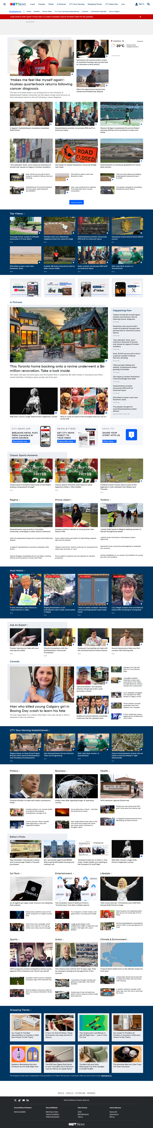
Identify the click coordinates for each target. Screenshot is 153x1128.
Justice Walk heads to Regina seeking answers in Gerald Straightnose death (120, 530)
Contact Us (69, 1093)
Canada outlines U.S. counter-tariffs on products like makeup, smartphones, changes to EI (39, 811)
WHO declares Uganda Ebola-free (114, 801)
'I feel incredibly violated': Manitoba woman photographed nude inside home (92, 610)
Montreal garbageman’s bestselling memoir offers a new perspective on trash (129, 925)
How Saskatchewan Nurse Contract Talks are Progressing (59, 754)
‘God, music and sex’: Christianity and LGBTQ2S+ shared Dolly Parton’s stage (120, 904)
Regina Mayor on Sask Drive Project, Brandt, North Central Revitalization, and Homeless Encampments (25, 755)
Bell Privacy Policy (52, 1112)
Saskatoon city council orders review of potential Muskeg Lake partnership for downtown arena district (92, 62)
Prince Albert (47, 11)
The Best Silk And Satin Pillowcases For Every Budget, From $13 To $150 (91, 1066)
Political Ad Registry (52, 1117)
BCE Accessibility (20, 1112)
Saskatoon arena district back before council (127, 238)
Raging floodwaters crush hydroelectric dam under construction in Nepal (59, 610)
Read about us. (106, 1076)
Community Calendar (98, 11)
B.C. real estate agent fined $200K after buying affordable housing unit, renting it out (59, 862)
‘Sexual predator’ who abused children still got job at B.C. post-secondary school (89, 689)
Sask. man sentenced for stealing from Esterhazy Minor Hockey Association (83, 189)
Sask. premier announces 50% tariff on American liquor (92, 267)
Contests (85, 11)
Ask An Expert (114, 11)
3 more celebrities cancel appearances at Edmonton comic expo (133, 716)
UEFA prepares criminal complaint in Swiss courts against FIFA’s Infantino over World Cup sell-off (31, 970)
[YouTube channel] (23, 1100)
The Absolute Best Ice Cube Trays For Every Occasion (127, 1065)
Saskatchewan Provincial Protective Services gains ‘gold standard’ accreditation (39, 189)
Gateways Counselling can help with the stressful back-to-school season (93, 649)
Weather (37, 11)
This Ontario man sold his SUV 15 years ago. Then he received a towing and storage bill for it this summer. (75, 971)
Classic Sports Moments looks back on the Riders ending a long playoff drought (30, 486)
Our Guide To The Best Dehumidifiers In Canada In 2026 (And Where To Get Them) (25, 1035)
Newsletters (91, 1093)
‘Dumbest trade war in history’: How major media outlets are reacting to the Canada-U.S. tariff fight (92, 862)
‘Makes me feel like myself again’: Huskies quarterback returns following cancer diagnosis (41, 84)
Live (123, 4)
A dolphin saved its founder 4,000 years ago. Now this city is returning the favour (129, 991)
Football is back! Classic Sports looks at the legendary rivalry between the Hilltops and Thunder (118, 487)
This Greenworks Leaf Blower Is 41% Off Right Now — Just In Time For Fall (93, 1035)
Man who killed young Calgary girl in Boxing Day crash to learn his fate (39, 708)
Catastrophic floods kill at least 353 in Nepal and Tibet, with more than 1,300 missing (129, 979)
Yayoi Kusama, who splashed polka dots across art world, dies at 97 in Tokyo (129, 913)
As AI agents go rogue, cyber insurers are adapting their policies (31, 904)
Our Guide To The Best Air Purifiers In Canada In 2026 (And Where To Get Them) (126, 1035)
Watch (51, 4)
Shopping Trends (95, 4)
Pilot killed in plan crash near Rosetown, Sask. (22, 267)
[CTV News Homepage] (18, 4)
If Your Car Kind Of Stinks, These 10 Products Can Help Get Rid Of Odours (58, 1035)
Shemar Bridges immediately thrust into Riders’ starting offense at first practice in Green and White (120, 130)
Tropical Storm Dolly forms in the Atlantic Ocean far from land (121, 970)
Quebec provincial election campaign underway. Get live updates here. (91, 717)
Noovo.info (113, 1112)
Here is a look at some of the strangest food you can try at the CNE (83, 418)
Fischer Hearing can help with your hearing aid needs (24, 649)
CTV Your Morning (76, 4)
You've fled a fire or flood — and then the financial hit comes (84, 810)
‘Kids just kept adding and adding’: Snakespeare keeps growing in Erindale (128, 176)
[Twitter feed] (15, 1100)
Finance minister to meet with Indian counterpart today (30, 802)
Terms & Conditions (52, 1114)
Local (32, 4)
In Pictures (61, 4)
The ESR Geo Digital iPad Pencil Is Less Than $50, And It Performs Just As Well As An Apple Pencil (59, 1066)
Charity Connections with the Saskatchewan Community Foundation (56, 650)
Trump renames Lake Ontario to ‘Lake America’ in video (23, 609)
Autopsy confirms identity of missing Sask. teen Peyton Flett (74, 530)
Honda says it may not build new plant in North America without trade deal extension (84, 994)
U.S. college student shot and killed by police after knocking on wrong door (127, 609)
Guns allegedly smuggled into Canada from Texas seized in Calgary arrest (132, 694)
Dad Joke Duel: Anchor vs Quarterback (122, 267)
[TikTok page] (19, 1100)
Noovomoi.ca (114, 1114)
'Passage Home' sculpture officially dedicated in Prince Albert (24, 238)
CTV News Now (111, 4)
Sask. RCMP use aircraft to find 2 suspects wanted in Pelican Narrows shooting (39, 176)
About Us (61, 1093)
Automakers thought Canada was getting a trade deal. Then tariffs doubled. (83, 982)
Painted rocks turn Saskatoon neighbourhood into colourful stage (58, 238)
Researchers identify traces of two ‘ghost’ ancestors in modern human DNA (39, 913)
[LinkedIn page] (28, 1100)
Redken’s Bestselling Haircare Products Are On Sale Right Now (25, 1065)
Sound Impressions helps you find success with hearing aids (126, 649)
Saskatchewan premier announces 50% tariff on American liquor (92, 238)
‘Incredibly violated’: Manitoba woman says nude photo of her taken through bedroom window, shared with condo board (133, 682)
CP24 (79, 1112)
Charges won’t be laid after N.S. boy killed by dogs (131, 669)
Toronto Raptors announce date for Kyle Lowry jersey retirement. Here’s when (39, 992)
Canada (41, 4)
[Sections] (4, 4)
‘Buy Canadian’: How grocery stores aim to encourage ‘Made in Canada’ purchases (25, 862)
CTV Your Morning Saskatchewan (67, 11)
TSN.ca (80, 1117)
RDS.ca (112, 1117)
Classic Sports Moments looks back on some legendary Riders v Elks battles (73, 486)
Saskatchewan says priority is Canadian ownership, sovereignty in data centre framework (30, 530)
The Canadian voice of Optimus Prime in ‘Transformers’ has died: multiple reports (72, 904)
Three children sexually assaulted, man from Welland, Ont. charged (132, 705)
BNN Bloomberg (83, 1114)
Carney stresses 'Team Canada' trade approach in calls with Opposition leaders (37, 823)
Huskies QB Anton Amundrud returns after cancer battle (59, 267)
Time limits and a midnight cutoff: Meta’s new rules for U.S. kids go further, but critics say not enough (38, 926)
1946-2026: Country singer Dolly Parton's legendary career (33, 417)
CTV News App (80, 1093)
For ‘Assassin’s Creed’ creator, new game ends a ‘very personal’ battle (84, 913)
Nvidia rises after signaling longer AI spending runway (74, 802)
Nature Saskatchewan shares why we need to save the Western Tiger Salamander (127, 755)
